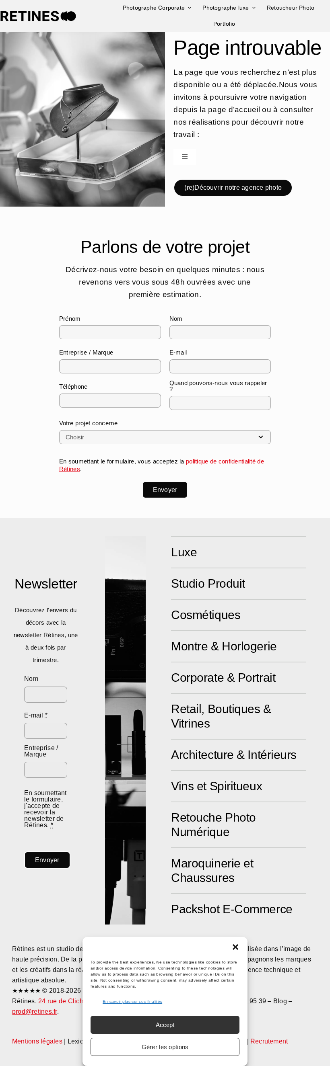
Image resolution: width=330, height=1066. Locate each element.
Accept (165, 1024)
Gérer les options (165, 1046)
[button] (235, 947)
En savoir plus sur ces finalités (132, 1001)
